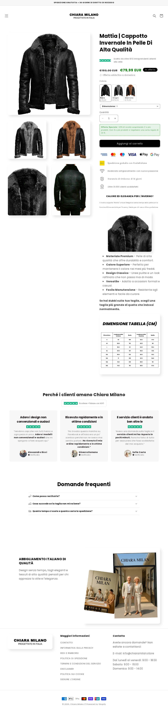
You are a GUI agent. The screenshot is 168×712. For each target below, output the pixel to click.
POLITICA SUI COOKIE (72, 674)
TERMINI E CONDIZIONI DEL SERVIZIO (80, 663)
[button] (6, 15)
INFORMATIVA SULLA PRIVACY (76, 647)
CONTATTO (66, 642)
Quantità (104, 112)
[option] (33, 435)
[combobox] (130, 106)
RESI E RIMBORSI (69, 653)
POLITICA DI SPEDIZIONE (73, 658)
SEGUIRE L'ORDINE (70, 679)
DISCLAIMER (67, 668)
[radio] (105, 93)
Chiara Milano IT (78, 704)
